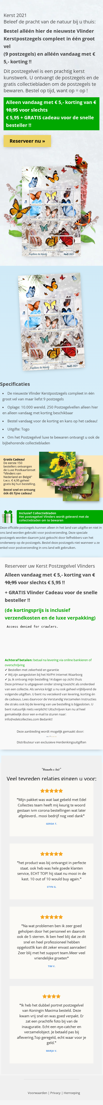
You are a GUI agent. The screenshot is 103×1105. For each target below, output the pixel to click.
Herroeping (72, 1093)
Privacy (55, 1093)
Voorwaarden (37, 1093)
